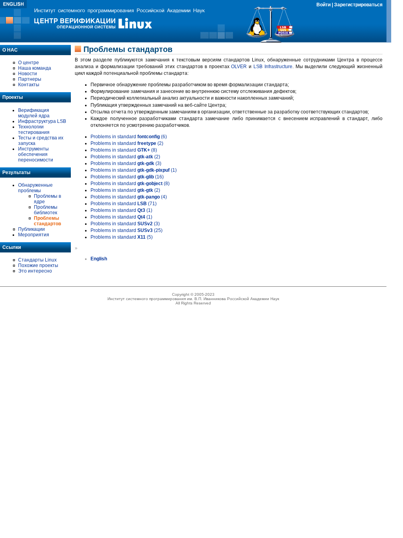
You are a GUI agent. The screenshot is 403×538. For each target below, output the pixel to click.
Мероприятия (33, 234)
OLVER (239, 66)
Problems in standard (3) (126, 163)
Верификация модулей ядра (34, 113)
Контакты (28, 84)
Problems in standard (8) (124, 150)
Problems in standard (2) (127, 143)
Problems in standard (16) (127, 177)
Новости (27, 73)
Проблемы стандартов (47, 220)
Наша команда (34, 68)
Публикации (31, 229)
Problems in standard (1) (134, 170)
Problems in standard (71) (124, 203)
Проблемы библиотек (45, 209)
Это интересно (35, 271)
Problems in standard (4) (129, 197)
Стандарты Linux (37, 260)
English (99, 259)
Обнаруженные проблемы (35, 187)
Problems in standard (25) (127, 230)
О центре (28, 62)
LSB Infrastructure (272, 66)
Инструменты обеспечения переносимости (35, 154)
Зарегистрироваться (358, 4)
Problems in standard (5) (122, 237)
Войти (323, 4)
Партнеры (29, 79)
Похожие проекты (38, 265)
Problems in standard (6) (129, 136)
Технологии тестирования (34, 129)
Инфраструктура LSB (42, 121)
